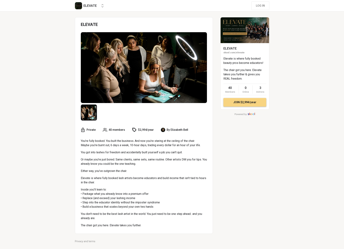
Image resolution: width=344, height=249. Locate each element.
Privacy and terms (85, 241)
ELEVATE (230, 48)
